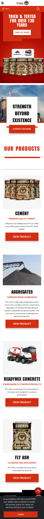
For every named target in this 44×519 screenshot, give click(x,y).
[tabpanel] (22, 47)
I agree (20, 514)
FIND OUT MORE (22, 32)
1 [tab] (24, 74)
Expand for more (22, 129)
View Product (22, 236)
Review (19, 510)
